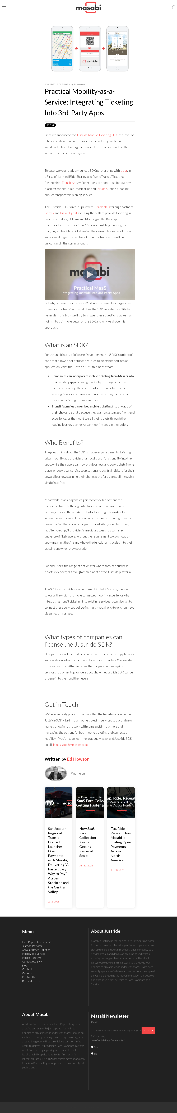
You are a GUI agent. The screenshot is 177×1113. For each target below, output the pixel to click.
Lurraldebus (101, 207)
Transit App (69, 182)
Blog (24, 965)
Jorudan (101, 189)
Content (27, 969)
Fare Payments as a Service (37, 942)
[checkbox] (123, 1050)
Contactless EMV (32, 961)
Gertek (49, 213)
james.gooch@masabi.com (70, 744)
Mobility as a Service (33, 953)
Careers (27, 973)
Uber (123, 170)
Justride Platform (32, 945)
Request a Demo (31, 981)
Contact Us (28, 977)
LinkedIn (88, 773)
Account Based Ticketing (36, 949)
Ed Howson (79, 84)
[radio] (123, 1047)
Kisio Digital (68, 213)
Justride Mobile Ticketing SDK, (97, 135)
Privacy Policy (99, 1036)
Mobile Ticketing (31, 957)
